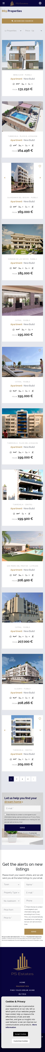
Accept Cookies (20, 1034)
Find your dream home (22, 990)
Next (40, 55)
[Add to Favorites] (40, 43)
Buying (22, 994)
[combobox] (11, 885)
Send (22, 828)
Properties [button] (22, 986)
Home (22, 982)
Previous (4, 55)
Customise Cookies (21, 1041)
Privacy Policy (35, 817)
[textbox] (10, 884)
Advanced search (23, 21)
